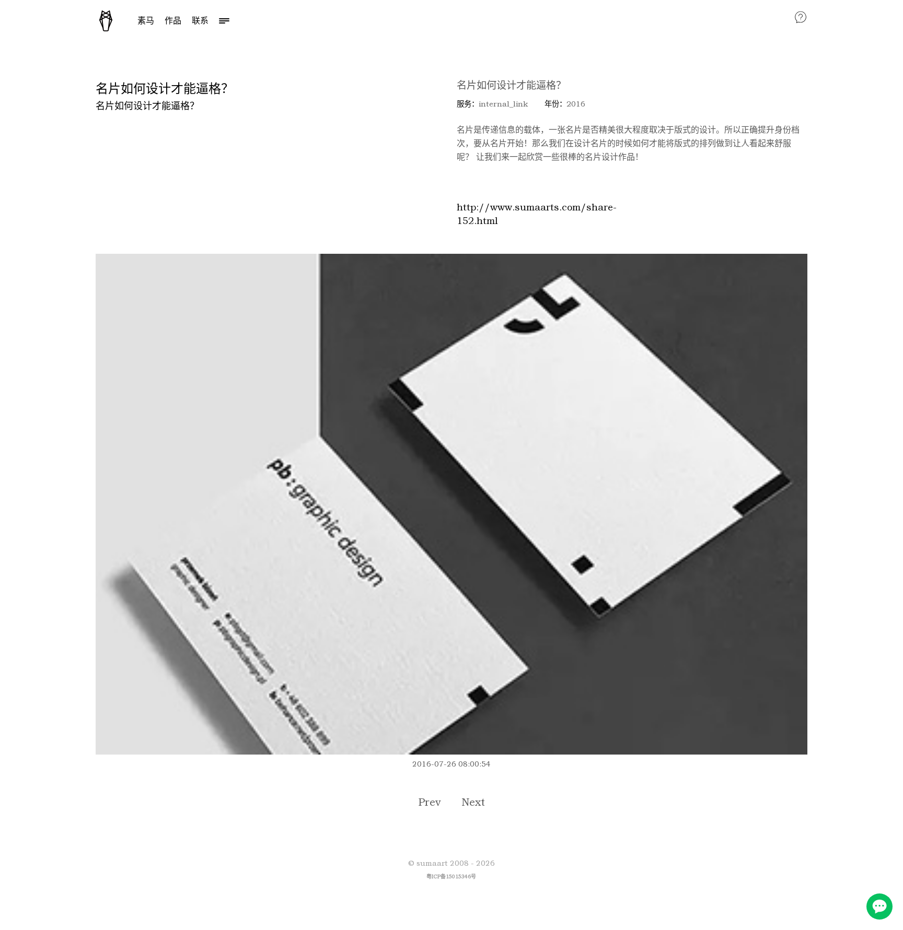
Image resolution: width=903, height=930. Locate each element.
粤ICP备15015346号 (451, 876)
